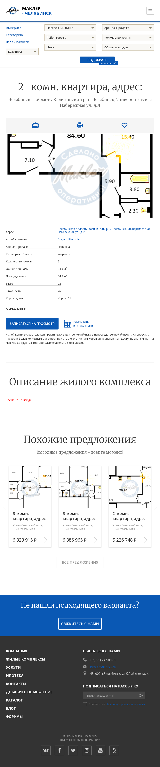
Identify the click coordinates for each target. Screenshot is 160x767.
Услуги (13, 667)
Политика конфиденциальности (80, 739)
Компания (16, 651)
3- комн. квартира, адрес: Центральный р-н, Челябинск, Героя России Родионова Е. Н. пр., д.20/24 (30, 516)
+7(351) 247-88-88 (103, 660)
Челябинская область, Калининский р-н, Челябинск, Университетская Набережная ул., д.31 (104, 230)
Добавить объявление (29, 692)
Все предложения (80, 562)
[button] (155, 506)
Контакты (16, 683)
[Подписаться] (141, 695)
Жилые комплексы (25, 659)
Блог (11, 708)
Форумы (14, 716)
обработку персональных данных (125, 704)
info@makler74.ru (103, 667)
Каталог (14, 700)
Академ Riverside (69, 239)
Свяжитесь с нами (80, 623)
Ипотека (14, 675)
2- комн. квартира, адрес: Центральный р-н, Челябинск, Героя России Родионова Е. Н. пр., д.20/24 (130, 516)
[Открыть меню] (150, 11)
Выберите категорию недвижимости (17, 35)
